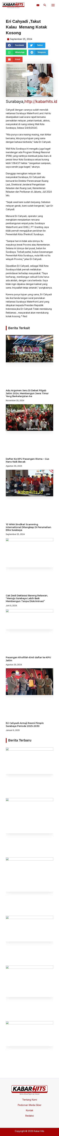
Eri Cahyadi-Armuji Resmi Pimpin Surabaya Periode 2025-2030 (25, 724)
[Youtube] (38, 5)
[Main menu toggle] (53, 5)
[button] (44, 5)
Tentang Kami (29, 1099)
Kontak (29, 1110)
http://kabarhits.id (40, 101)
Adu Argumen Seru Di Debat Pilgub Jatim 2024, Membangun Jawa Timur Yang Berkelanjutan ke (27, 393)
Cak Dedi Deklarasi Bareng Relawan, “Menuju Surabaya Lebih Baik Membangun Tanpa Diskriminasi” (27, 598)
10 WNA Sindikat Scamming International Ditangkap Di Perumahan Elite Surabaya (28, 527)
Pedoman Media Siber (29, 1105)
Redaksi (29, 1115)
